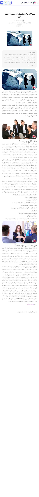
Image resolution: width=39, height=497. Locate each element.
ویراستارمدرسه (18, 21)
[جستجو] (10, 2)
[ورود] (1, 2)
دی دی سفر (30, 304)
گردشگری (19, 26)
